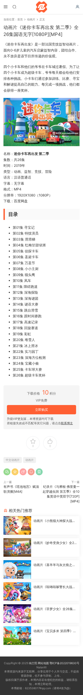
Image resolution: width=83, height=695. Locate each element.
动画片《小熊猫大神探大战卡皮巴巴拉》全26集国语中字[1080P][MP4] (54, 521)
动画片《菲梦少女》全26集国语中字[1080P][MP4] (54, 609)
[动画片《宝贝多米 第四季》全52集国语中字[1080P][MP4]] (17, 635)
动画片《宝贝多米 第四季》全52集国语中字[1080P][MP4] (54, 631)
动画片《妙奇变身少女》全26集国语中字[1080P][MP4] (54, 543)
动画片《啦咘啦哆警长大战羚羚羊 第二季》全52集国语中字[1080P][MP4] (55, 587)
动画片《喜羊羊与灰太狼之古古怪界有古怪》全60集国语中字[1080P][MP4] (54, 565)
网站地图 (43, 663)
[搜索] (14, 6)
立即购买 (41, 410)
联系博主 (67, 423)
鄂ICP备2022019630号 (64, 663)
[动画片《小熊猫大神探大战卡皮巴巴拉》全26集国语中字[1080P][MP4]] (17, 525)
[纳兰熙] (41, 7)
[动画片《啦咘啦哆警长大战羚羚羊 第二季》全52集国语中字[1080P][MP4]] (17, 591)
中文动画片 (13, 460)
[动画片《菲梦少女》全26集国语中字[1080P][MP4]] (17, 613)
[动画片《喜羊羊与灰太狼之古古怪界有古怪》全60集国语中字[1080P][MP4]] (17, 569)
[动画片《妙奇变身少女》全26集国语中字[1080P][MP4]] (17, 547)
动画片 (29, 460)
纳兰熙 (33, 663)
